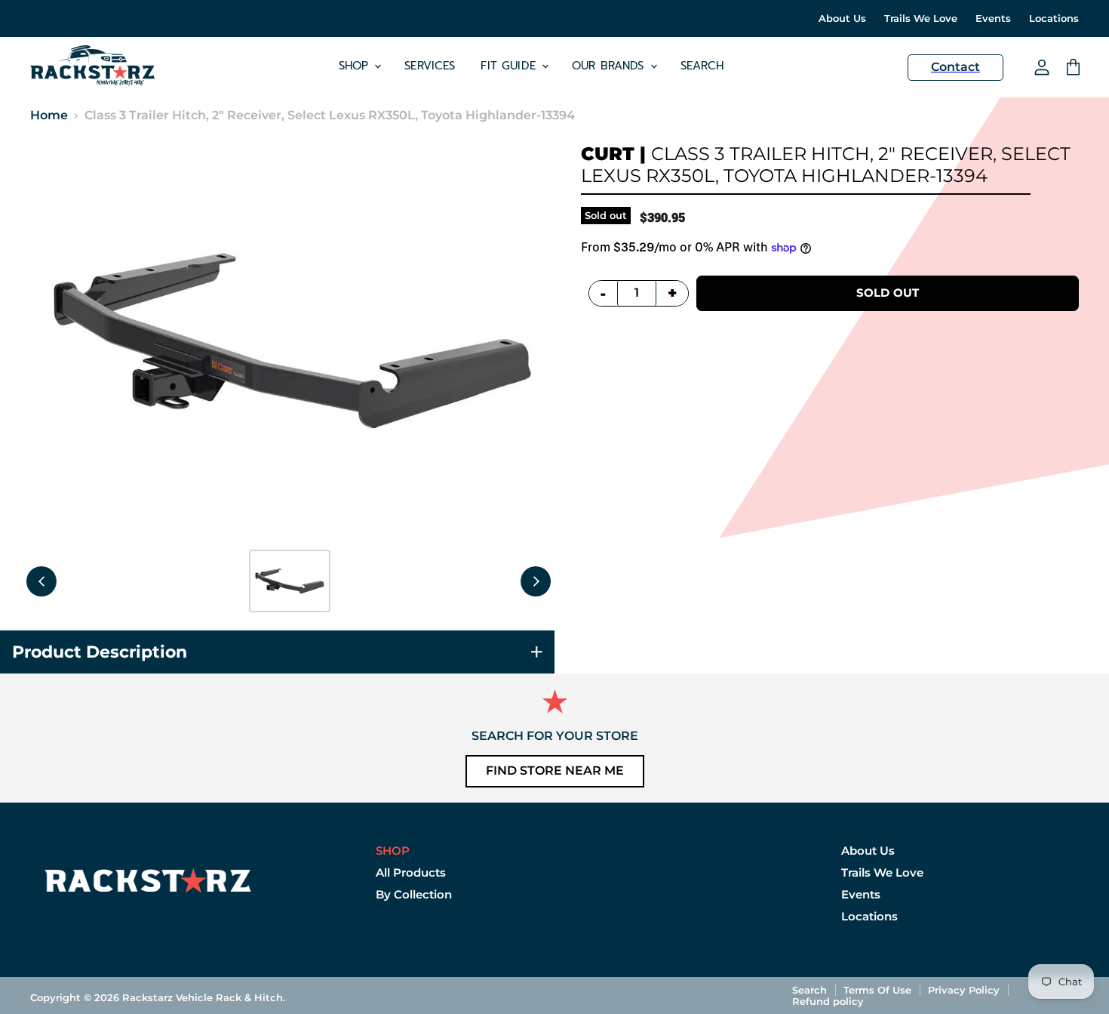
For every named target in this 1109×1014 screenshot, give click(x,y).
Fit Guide (510, 65)
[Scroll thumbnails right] (536, 581)
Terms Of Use (877, 990)
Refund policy (828, 1001)
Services (429, 65)
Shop (356, 65)
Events (993, 18)
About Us (842, 18)
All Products (411, 872)
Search (702, 65)
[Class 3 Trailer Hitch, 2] (289, 581)
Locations (1054, 18)
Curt (607, 154)
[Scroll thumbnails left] (41, 581)
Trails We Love (920, 18)
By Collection (414, 894)
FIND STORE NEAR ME (555, 770)
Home (49, 115)
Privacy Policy (964, 990)
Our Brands (610, 65)
